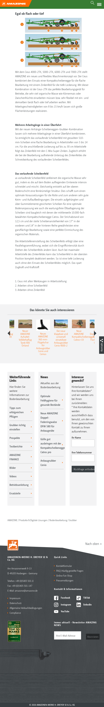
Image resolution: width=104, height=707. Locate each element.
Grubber (73, 520)
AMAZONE (12, 520)
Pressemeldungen (64, 580)
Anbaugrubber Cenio (48, 462)
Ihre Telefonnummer (82, 452)
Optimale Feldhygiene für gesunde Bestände (50, 400)
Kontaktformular (64, 565)
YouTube (64, 611)
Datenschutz (16, 603)
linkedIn (87, 604)
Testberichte (15, 446)
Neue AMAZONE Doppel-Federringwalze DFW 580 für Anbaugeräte (49, 422)
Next (95, 333)
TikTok (86, 597)
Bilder (12, 467)
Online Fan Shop (64, 575)
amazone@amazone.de (26, 590)
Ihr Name (76, 437)
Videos (13, 476)
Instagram (65, 604)
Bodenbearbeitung (58, 520)
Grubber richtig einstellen (17, 427)
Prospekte (14, 437)
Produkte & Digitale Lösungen (33, 520)
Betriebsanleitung (19, 484)
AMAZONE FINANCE (15, 457)
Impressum (15, 598)
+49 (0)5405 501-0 (24, 580)
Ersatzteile (14, 493)
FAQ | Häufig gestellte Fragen (69, 570)
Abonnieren (92, 636)
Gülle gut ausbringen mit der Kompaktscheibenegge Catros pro (51, 445)
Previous (8, 333)
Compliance (15, 612)
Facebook (65, 597)
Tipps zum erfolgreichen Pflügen (16, 412)
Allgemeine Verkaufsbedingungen (26, 608)
